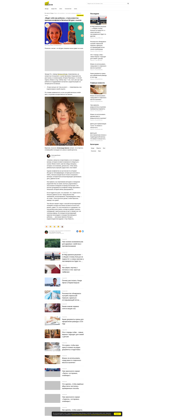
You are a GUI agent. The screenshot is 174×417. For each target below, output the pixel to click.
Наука (75, 8)
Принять (117, 413)
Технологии (68, 8)
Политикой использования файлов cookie (81, 414)
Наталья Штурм (62, 74)
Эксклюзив (80, 15)
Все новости (47, 13)
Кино (60, 8)
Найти (128, 4)
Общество (54, 8)
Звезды (46, 8)
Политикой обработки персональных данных (101, 414)
